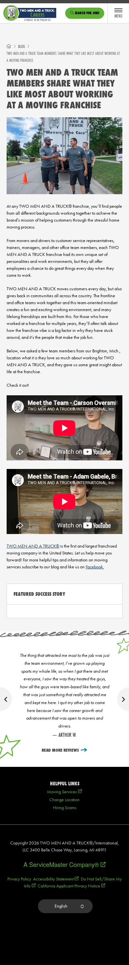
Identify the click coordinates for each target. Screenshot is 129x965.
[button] (65, 906)
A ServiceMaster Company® (64, 864)
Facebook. (95, 567)
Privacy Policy (19, 879)
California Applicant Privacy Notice (71, 886)
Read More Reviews (60, 750)
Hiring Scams (64, 807)
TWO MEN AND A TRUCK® (33, 546)
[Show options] (81, 906)
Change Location (64, 800)
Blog (21, 46)
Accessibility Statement (56, 879)
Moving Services (64, 792)
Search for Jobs (86, 13)
